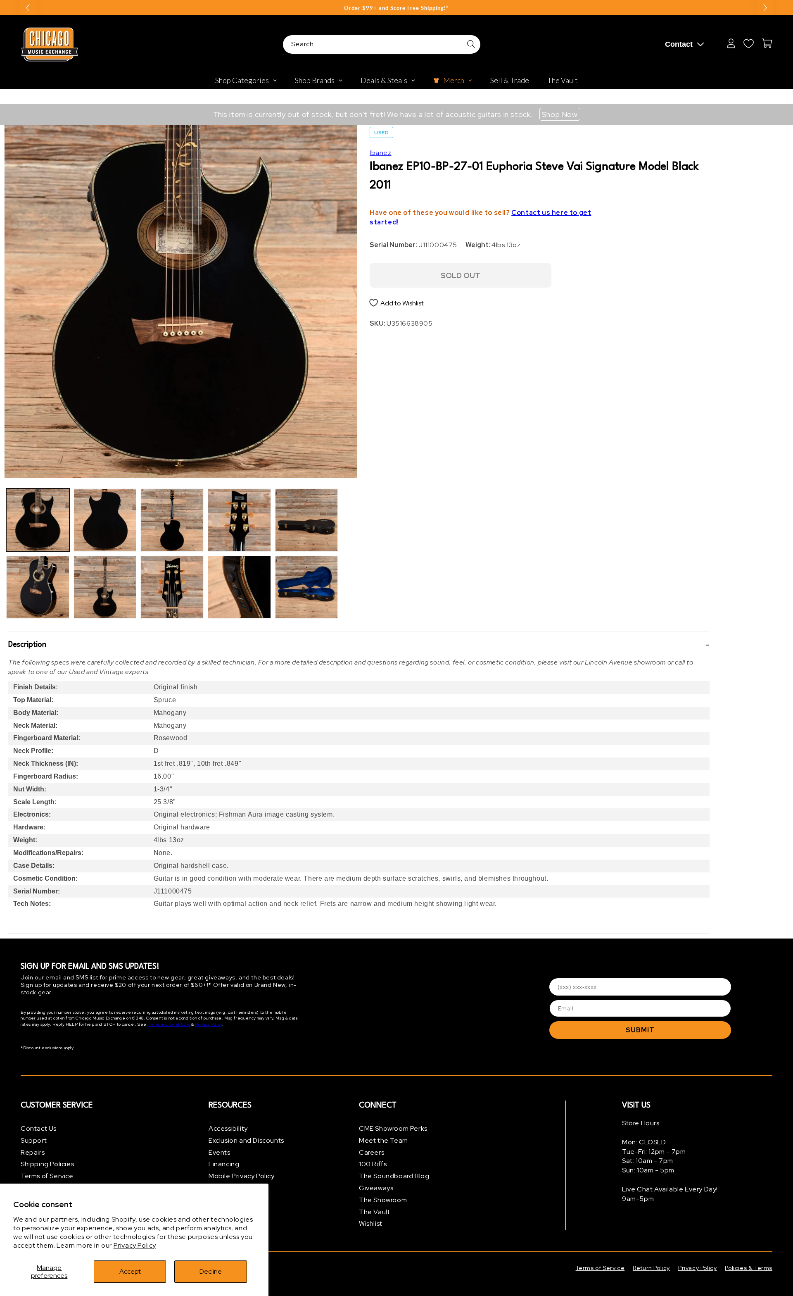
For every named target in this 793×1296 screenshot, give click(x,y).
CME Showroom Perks (393, 1128)
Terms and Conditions (169, 1024)
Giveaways (376, 1188)
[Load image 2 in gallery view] (37, 587)
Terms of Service (47, 1176)
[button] (359, 644)
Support (34, 1140)
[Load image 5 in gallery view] (172, 520)
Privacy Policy (135, 1245)
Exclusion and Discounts (246, 1140)
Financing (224, 1164)
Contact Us (39, 1128)
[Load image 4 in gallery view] (105, 587)
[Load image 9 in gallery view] (306, 520)
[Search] (471, 44)
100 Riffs (373, 1164)
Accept (130, 1271)
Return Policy (651, 1268)
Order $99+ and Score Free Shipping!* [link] (396, 8)
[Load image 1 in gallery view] (37, 520)
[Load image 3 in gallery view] (105, 520)
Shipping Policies (47, 1164)
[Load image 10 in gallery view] (306, 587)
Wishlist (370, 1223)
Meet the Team (383, 1140)
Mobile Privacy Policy (242, 1176)
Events (219, 1152)
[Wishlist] (748, 43)
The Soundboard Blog (394, 1176)
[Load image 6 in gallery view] (172, 587)
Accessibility (228, 1128)
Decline (210, 1271)
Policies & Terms (748, 1268)
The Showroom (383, 1200)
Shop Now (560, 114)
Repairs (33, 1152)
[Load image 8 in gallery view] (239, 587)
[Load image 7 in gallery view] (239, 520)
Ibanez (381, 152)
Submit (640, 1030)
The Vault (374, 1212)
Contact (679, 44)
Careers (371, 1152)
